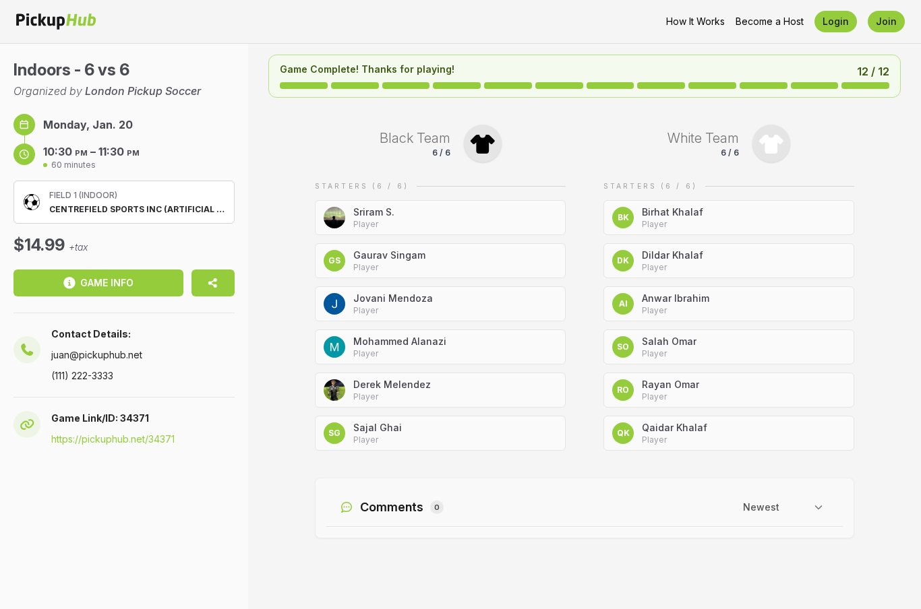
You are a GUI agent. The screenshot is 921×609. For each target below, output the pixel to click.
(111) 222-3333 (82, 375)
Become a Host (770, 21)
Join (886, 21)
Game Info (106, 282)
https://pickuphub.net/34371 (113, 439)
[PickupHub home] (56, 21)
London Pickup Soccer (143, 91)
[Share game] (213, 282)
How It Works (695, 21)
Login (836, 21)
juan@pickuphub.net (96, 354)
